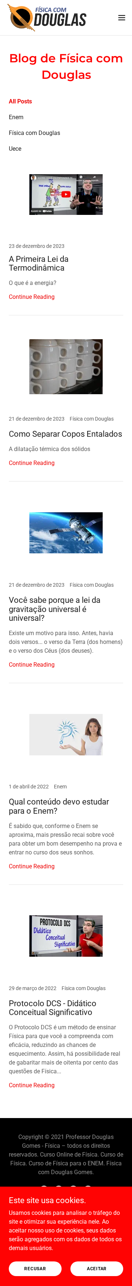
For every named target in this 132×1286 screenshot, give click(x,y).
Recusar (35, 1268)
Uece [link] (15, 148)
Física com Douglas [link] (34, 132)
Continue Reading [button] (32, 296)
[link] (47, 17)
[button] (121, 17)
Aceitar (97, 1268)
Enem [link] (16, 117)
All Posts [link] (20, 101)
